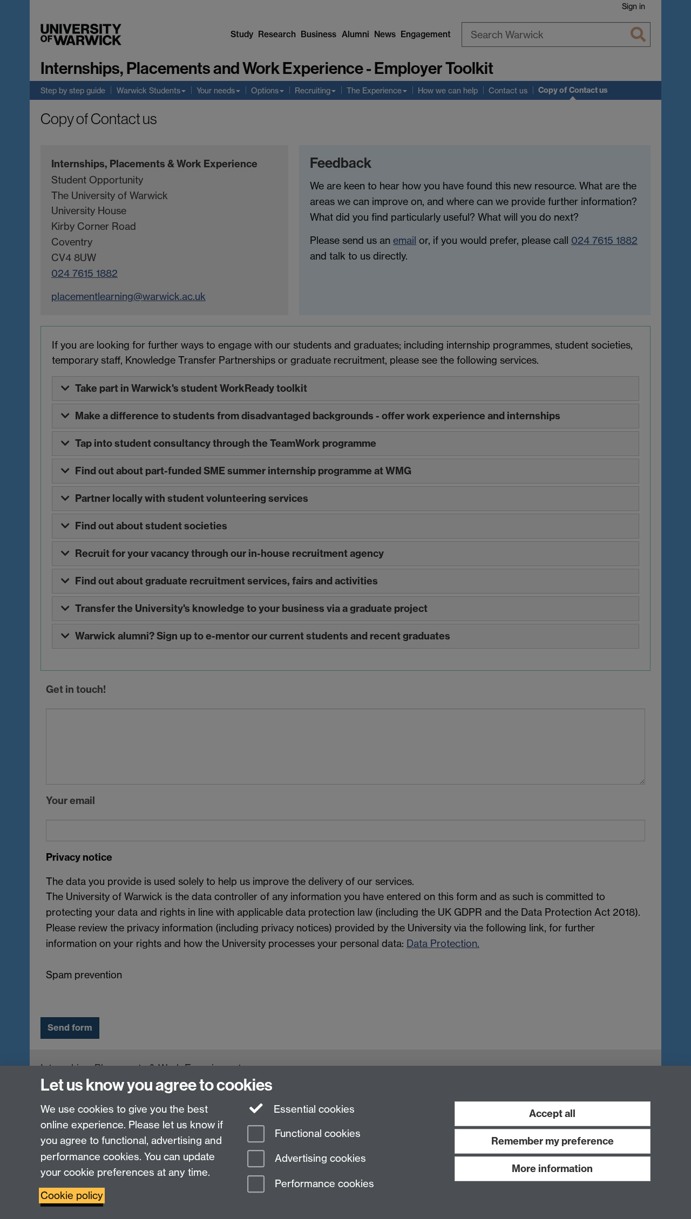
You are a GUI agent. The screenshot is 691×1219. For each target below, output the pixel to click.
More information (552, 1168)
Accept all (552, 1113)
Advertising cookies (319, 1159)
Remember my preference (552, 1141)
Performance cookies (323, 1184)
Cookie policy (71, 1195)
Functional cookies (316, 1133)
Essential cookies (313, 1109)
